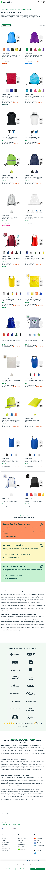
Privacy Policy (20, 840)
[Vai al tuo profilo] (38, 2)
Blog (3, 846)
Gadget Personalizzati (8, 5)
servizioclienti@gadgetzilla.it (11, 824)
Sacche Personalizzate (31, 5)
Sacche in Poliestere (39, 5)
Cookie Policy (20, 842)
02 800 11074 (6, 822)
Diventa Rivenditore (6, 848)
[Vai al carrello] (41, 2)
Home (2, 5)
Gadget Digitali (5, 844)
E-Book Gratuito (5, 850)
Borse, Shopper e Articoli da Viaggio (19, 5)
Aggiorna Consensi (21, 844)
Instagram (16, 828)
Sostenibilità (4, 840)
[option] (4, 49)
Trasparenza (21, 834)
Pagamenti (37, 834)
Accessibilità (22, 846)
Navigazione (5, 834)
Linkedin (4, 828)
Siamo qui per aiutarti (8, 813)
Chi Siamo (4, 838)
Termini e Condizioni (22, 838)
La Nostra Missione (5, 842)
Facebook (10, 828)
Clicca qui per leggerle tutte (23, 726)
